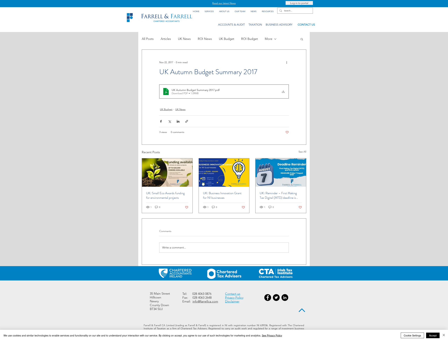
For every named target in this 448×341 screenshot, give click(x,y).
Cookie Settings (412, 335)
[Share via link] (186, 121)
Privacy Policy (234, 298)
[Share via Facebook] (161, 121)
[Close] (444, 335)
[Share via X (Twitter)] (169, 121)
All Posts (148, 39)
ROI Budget (249, 39)
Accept (433, 335)
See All (302, 151)
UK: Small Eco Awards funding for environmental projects (165, 195)
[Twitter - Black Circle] (276, 297)
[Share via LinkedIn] (178, 121)
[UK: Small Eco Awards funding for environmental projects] (167, 172)
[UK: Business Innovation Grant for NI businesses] (224, 172)
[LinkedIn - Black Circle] (284, 297)
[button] (301, 39)
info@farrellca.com (205, 301)
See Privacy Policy (272, 335)
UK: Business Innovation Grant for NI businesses (222, 195)
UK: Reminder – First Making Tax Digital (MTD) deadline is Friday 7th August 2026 (278, 195)
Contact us (232, 294)
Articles (166, 39)
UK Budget (226, 39)
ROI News (205, 39)
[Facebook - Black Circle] (267, 297)
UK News (184, 39)
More (268, 39)
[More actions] (287, 62)
